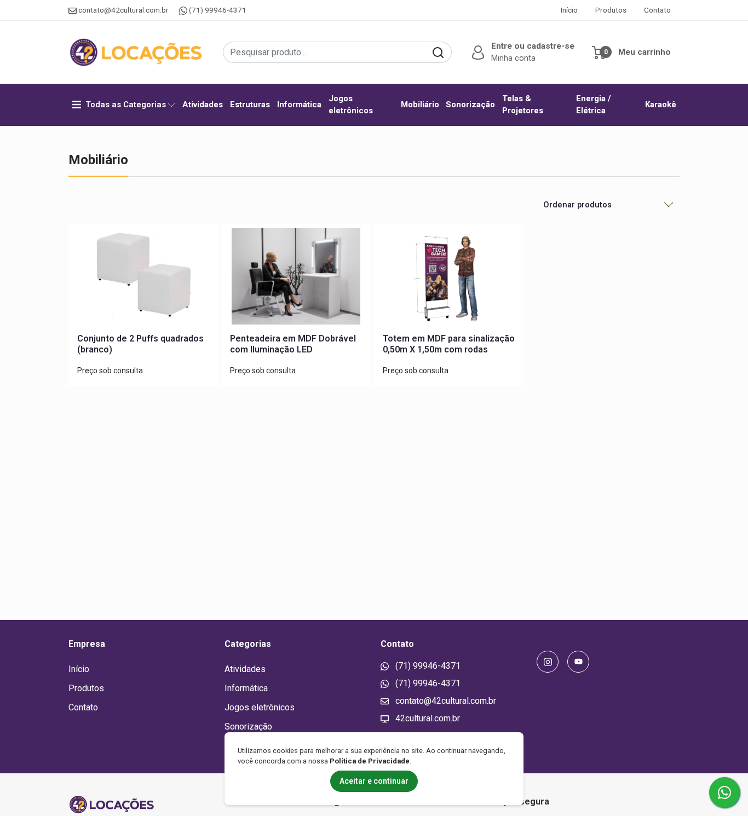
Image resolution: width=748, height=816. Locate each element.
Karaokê (660, 104)
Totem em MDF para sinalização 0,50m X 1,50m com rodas (449, 343)
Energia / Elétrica (593, 104)
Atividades (202, 104)
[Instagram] (548, 662)
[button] (522, 52)
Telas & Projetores (522, 104)
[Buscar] (438, 52)
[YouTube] (578, 662)
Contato (657, 9)
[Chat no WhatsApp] (724, 792)
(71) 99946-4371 (216, 9)
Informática (299, 104)
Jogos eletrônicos (351, 104)
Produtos (610, 9)
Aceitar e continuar (374, 781)
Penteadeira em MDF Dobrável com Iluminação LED (293, 343)
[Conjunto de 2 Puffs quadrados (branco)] (143, 278)
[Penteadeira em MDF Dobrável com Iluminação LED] (296, 278)
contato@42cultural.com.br (123, 9)
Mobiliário (420, 104)
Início (569, 9)
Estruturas (250, 104)
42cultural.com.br (426, 718)
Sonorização (470, 104)
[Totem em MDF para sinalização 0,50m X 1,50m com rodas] (448, 278)
